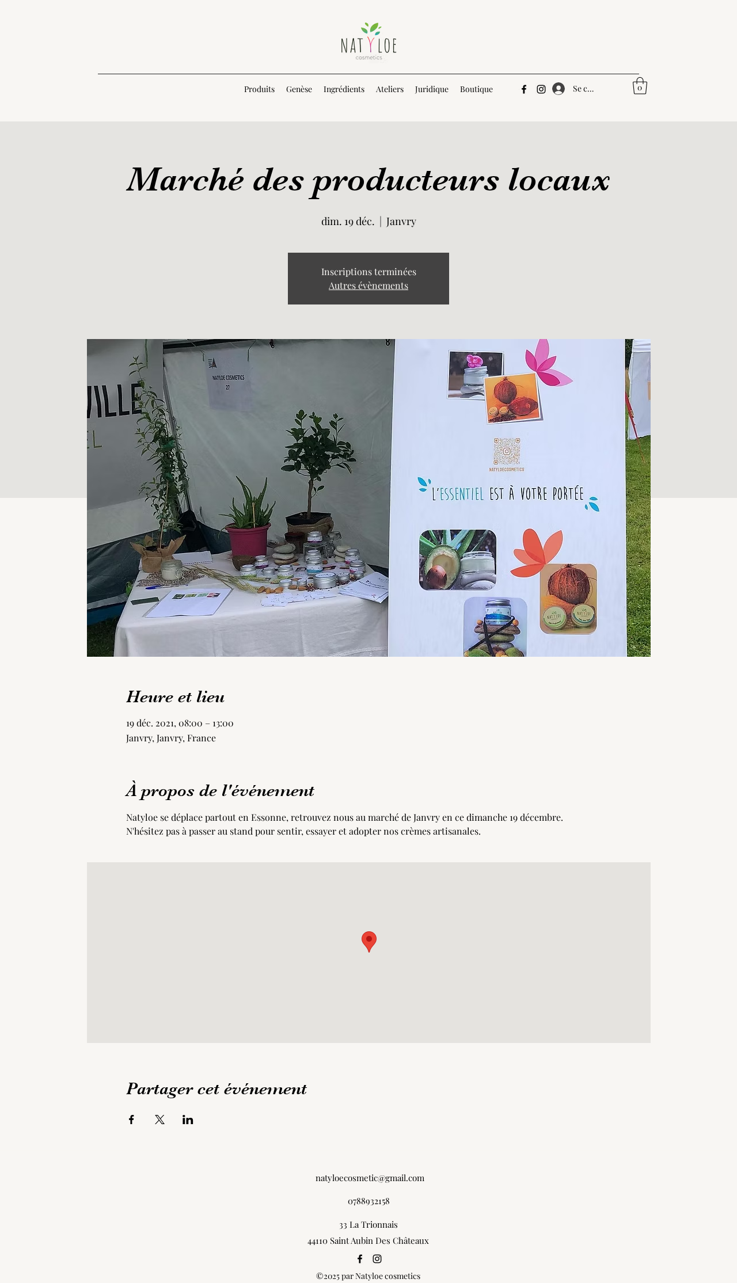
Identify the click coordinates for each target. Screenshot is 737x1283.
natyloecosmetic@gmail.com (370, 1177)
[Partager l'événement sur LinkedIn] (188, 1119)
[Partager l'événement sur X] (159, 1119)
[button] (640, 85)
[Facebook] (524, 89)
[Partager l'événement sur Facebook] (131, 1119)
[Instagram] (541, 89)
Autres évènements (368, 285)
